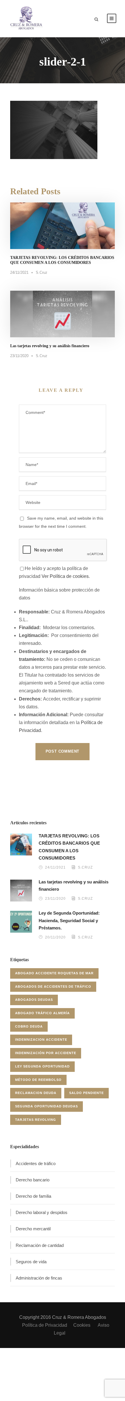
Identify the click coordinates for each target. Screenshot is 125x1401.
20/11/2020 (55, 937)
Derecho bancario (32, 1179)
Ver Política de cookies (65, 576)
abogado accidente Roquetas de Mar (54, 973)
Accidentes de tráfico (36, 1163)
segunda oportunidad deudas (46, 1106)
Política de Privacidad (44, 1325)
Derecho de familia (33, 1196)
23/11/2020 (19, 356)
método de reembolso (38, 1079)
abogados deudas (34, 999)
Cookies (82, 1325)
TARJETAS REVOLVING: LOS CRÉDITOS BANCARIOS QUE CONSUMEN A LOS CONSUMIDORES (62, 260)
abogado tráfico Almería (42, 1013)
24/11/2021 (19, 272)
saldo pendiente (86, 1093)
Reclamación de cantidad (40, 1245)
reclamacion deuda (35, 1093)
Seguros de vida (31, 1261)
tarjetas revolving (35, 1119)
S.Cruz (41, 272)
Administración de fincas (39, 1277)
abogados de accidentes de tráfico (53, 986)
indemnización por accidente (45, 1053)
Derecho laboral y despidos (41, 1212)
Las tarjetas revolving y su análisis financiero (49, 346)
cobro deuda (29, 1026)
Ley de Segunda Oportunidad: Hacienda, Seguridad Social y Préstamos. (69, 920)
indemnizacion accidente (41, 1039)
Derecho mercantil (33, 1228)
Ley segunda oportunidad (42, 1066)
